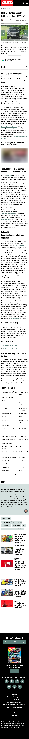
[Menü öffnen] (27, 3)
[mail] (20, 687)
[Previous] (3, 33)
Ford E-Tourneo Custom (9, 127)
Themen (14, 713)
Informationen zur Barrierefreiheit (14, 705)
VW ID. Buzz (13, 345)
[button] (14, 67)
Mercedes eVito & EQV (10, 348)
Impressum (14, 694)
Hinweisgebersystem (14, 707)
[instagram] (12, 681)
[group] (14, 40)
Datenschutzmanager (14, 702)
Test (9, 8)
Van (23, 525)
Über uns (14, 710)
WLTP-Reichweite (20, 245)
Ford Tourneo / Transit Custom (12, 522)
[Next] (26, 33)
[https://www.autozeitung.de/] (7, 3)
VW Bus (9, 175)
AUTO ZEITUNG (4, 8)
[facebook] (17, 681)
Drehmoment (5, 219)
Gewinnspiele (14, 715)
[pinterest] (7, 681)
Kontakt (14, 718)
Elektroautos (6, 525)
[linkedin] (22, 681)
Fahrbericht (19, 529)
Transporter (16, 525)
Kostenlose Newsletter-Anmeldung (14, 642)
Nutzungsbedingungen (14, 697)
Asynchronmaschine (8, 214)
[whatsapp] (14, 687)
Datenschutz (14, 699)
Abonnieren (14, 671)
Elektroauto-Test (7, 529)
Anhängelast (15, 318)
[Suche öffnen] (23, 3)
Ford (8, 519)
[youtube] (9, 687)
